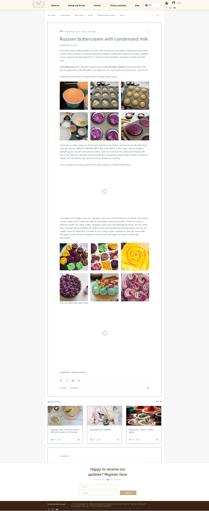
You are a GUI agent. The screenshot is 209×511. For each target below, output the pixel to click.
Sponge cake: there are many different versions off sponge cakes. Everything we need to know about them (65, 430)
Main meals (79, 15)
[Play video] (104, 191)
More (122, 15)
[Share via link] (79, 380)
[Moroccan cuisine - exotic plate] (143, 416)
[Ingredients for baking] (104, 416)
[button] (166, 3)
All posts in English (78, 372)
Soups (90, 15)
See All (158, 401)
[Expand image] (74, 96)
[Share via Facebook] (61, 380)
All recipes (52, 15)
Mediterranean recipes (106, 15)
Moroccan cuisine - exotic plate (141, 430)
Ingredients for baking (100, 429)
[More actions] (147, 31)
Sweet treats (65, 15)
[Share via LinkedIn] (73, 380)
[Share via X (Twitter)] (67, 380)
